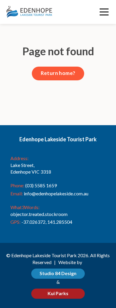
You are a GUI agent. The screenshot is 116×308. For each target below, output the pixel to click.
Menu (104, 13)
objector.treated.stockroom (39, 214)
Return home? (58, 73)
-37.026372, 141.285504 (46, 222)
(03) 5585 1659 (41, 185)
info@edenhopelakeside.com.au (56, 193)
